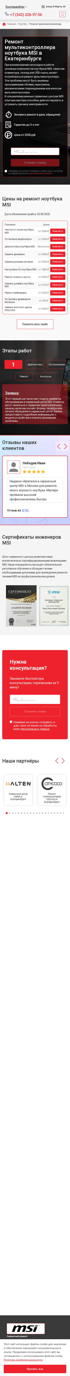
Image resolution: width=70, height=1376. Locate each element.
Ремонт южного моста (17, 277)
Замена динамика (15, 254)
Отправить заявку (35, 162)
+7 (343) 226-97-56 (26, 14)
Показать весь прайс (35, 324)
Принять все (35, 1368)
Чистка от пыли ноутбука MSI (19, 231)
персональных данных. (40, 173)
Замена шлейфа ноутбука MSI (19, 285)
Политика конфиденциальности (23, 1359)
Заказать (57, 231)
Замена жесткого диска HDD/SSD (18, 309)
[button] (58, 446)
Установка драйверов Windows (17, 301)
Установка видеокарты (18, 239)
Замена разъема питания (19, 261)
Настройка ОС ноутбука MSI (20, 269)
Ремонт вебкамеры (16, 292)
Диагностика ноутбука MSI (20, 246)
